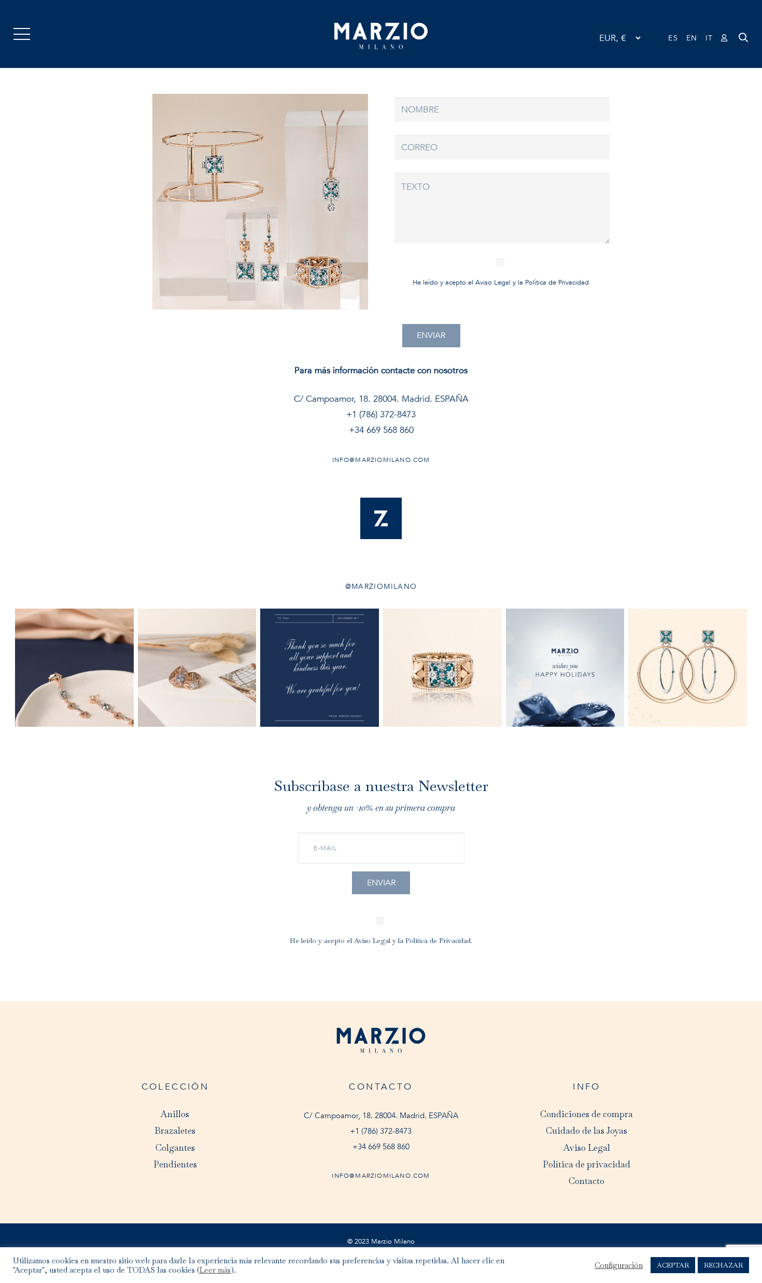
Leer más (215, 1270)
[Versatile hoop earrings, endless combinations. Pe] (687, 668)
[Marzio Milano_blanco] (381, 36)
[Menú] (21, 34)
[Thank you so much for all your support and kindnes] (319, 668)
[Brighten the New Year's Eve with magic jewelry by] (197, 668)
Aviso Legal (493, 282)
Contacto (586, 1181)
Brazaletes (174, 1130)
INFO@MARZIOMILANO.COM (381, 1176)
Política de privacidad (586, 1164)
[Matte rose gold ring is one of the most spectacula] (442, 668)
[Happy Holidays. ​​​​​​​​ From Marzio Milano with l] (565, 668)
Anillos (175, 1114)
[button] (743, 45)
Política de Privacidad (557, 282)
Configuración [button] (619, 1265)
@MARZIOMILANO (381, 586)
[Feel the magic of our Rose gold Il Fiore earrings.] (74, 668)
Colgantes (175, 1147)
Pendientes (175, 1164)
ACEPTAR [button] (673, 1265)
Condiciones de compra (586, 1114)
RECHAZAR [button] (723, 1265)
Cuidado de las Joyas (586, 1130)
